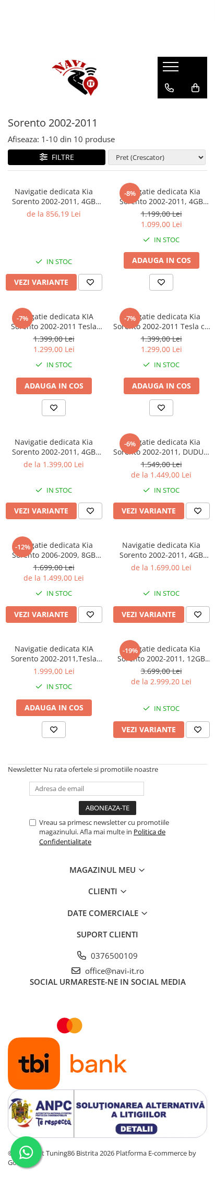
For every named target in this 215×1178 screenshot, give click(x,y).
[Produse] (172, 70)
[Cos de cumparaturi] (195, 88)
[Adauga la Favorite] (90, 282)
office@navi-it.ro (113, 971)
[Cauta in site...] (169, 108)
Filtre (60, 157)
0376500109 (113, 955)
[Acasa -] (74, 77)
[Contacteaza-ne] (169, 88)
